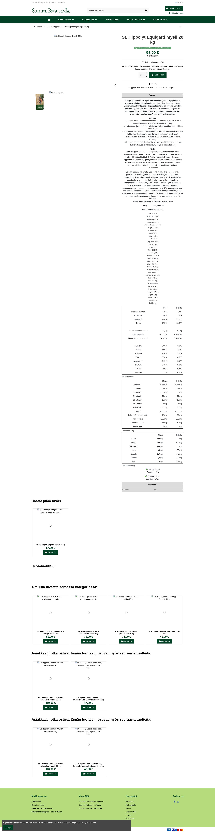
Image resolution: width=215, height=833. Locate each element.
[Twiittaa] (152, 84)
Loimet (128, 815)
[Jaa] (149, 84)
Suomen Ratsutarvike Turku (90, 805)
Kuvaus (152, 95)
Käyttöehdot (36, 802)
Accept (8, 828)
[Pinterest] (155, 84)
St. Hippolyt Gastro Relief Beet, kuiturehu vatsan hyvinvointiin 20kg (88, 699)
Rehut (128, 808)
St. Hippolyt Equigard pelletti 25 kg (50, 545)
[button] (66, 19)
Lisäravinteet (131, 812)
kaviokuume (153, 88)
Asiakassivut (61, 2)
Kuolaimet (130, 819)
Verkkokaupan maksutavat (42, 808)
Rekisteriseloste (38, 805)
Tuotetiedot (151, 485)
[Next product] (180, 27)
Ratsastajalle (131, 805)
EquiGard (173, 88)
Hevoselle (130, 802)
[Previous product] (179, 27)
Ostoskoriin (159, 75)
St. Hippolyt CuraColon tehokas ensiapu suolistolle (50, 633)
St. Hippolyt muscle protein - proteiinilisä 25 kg (127, 633)
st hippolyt (132, 88)
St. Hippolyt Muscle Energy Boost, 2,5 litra (164, 633)
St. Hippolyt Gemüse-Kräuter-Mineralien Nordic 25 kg (50, 699)
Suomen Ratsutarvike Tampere (91, 802)
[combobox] (118, 10)
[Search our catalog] (146, 10)
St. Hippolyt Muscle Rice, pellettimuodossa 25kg (88, 633)
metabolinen (142, 88)
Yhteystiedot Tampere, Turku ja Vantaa (43, 2)
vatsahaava (163, 88)
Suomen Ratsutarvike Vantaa (90, 808)
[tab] (152, 95)
